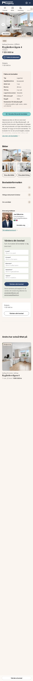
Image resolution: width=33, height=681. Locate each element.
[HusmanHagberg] (7, 2)
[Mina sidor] (26, 3)
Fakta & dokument (12, 57)
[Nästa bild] (30, 24)
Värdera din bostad (16, 284)
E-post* (8, 251)
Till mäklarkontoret (9, 230)
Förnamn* (8, 257)
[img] (14, 220)
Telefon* (8, 275)
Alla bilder (6, 33)
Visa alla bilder (9, 175)
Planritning (20, 10)
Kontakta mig (21, 225)
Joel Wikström (18, 214)
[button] (16, 160)
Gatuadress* (9, 269)
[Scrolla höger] (31, 9)
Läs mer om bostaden (10, 136)
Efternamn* (9, 263)
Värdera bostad (16, 678)
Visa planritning (24, 175)
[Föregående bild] (3, 24)
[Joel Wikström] (7, 220)
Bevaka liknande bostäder (18, 114)
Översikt (5, 10)
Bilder (12, 10)
